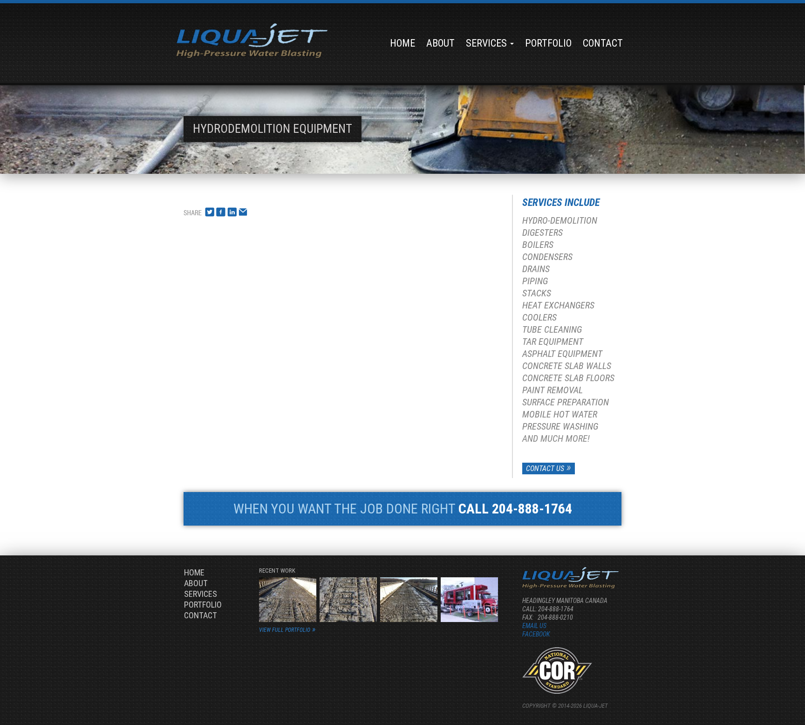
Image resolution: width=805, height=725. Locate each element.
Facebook (536, 634)
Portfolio (548, 43)
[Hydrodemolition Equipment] (469, 599)
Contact (603, 43)
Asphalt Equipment (562, 353)
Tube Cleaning (552, 329)
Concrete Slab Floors (568, 377)
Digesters (542, 232)
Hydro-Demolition (559, 220)
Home (402, 43)
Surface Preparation (565, 402)
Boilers (537, 244)
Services (487, 43)
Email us (534, 625)
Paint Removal (552, 390)
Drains (536, 268)
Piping (535, 281)
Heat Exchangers (558, 305)
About (440, 43)
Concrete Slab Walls (566, 365)
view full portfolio (284, 630)
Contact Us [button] (545, 468)
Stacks (536, 293)
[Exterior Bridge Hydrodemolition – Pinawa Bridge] (287, 599)
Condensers (547, 256)
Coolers (539, 317)
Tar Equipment (552, 341)
